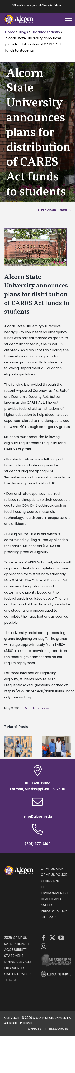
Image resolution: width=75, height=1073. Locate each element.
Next (64, 209)
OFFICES (34, 1028)
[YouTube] (61, 937)
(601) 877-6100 (38, 843)
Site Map (48, 917)
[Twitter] (52, 937)
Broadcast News (37, 708)
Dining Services (18, 961)
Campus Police (54, 874)
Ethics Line (50, 880)
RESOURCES (58, 1028)
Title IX (10, 979)
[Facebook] (43, 937)
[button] (7, 746)
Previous (48, 209)
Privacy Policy (54, 910)
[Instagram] (43, 946)
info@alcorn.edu (37, 816)
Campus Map (52, 868)
